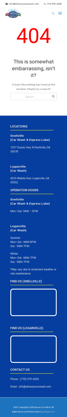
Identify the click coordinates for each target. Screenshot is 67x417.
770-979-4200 (54, 3)
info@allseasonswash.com (24, 3)
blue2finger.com (47, 411)
